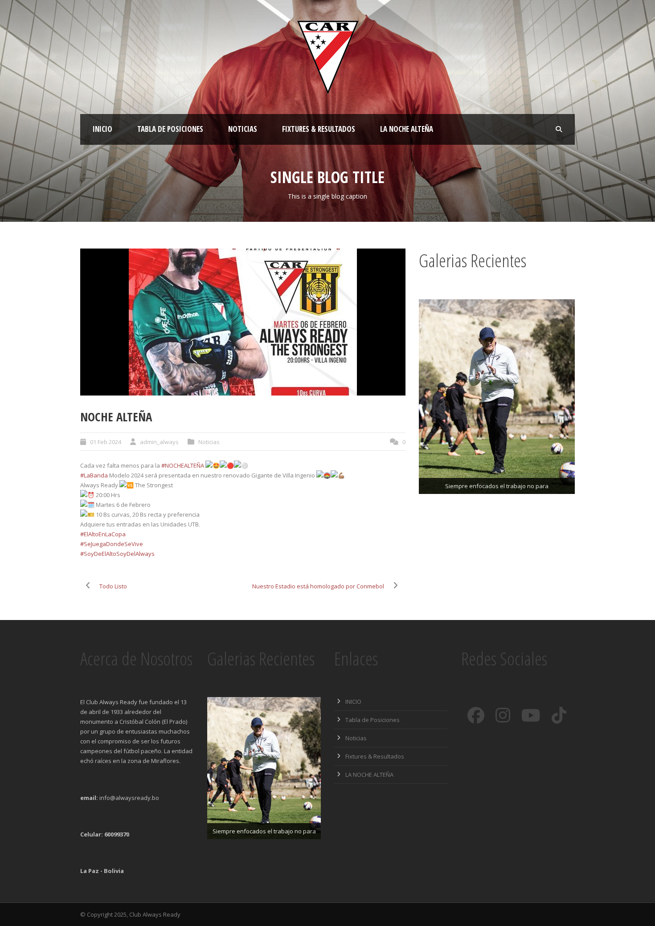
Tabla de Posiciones (170, 129)
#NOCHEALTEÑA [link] (182, 465)
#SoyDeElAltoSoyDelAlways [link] (117, 554)
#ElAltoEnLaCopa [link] (103, 534)
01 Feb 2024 (105, 442)
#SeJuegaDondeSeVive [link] (111, 544)
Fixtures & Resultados (318, 129)
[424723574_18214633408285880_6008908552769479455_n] (242, 322)
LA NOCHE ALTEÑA (406, 129)
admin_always (159, 442)
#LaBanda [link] (94, 475)
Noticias (242, 129)
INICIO (102, 129)
